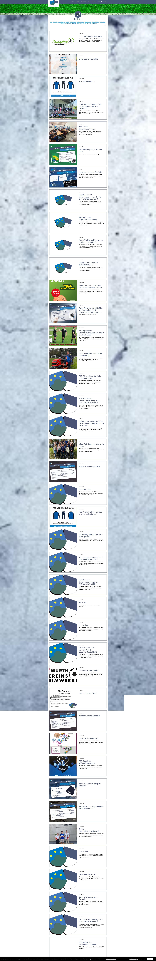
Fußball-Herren (73, 22)
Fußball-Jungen (88, 22)
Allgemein (55, 22)
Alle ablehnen (142, 959)
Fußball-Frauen (80, 22)
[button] (73, 1)
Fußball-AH (102, 22)
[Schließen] (154, 959)
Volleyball (74, 23)
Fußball (67, 22)
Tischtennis (94, 23)
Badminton (89, 23)
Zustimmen (150, 959)
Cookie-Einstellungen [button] (133, 959)
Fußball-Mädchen (95, 22)
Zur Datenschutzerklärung (111, 959)
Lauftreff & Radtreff (81, 23)
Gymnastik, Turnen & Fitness (65, 23)
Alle (51, 22)
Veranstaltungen (61, 22)
